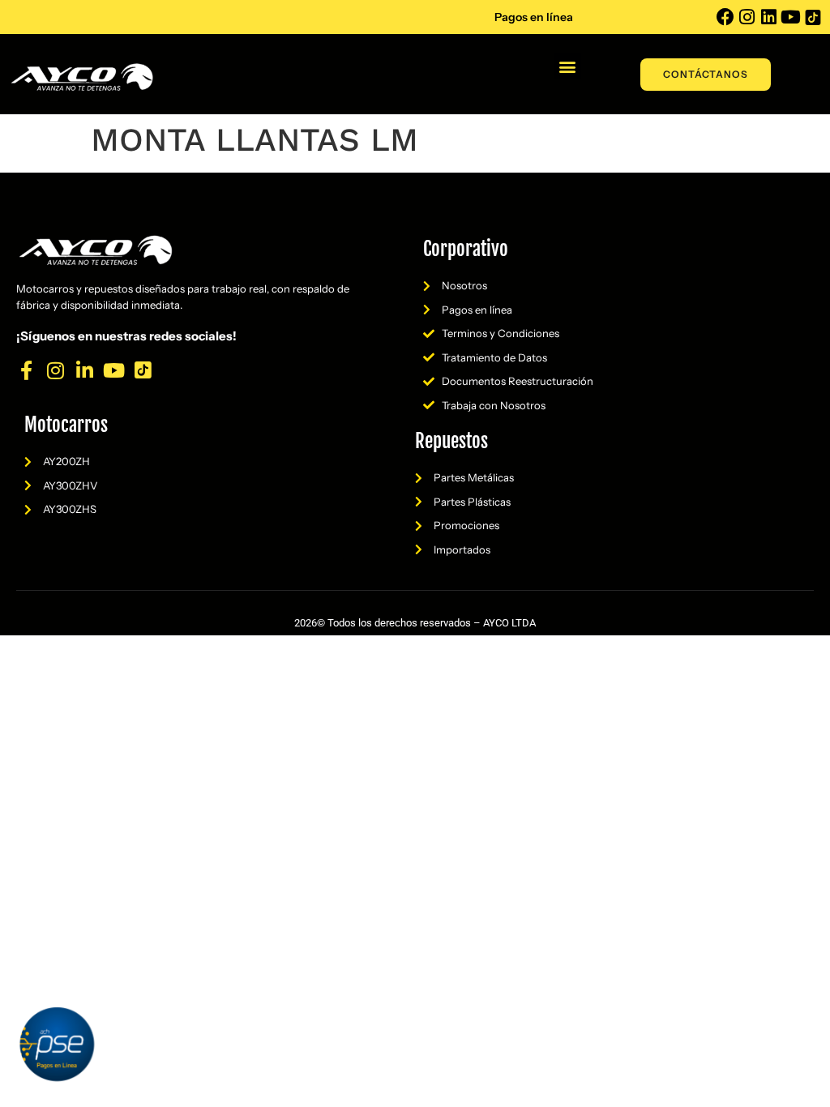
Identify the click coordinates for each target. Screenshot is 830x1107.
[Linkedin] (769, 17)
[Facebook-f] (26, 370)
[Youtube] (791, 17)
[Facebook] (725, 17)
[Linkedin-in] (84, 370)
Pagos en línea (533, 17)
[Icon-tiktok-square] (813, 17)
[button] (567, 66)
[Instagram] (747, 17)
